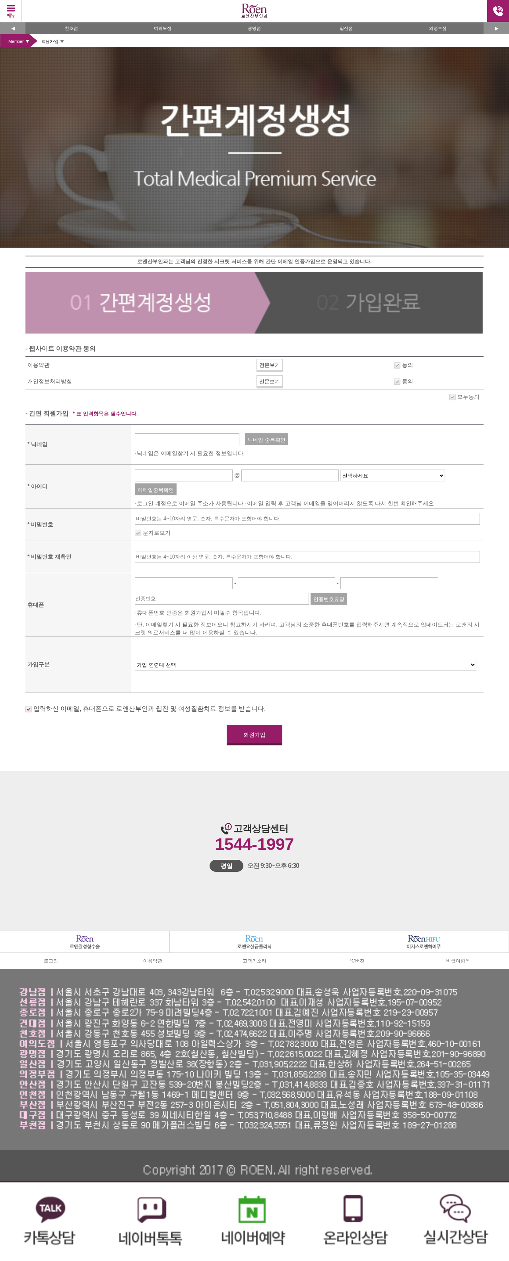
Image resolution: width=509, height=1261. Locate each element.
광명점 (169, 28)
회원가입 (49, 41)
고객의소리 (254, 961)
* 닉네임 (37, 444)
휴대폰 (35, 604)
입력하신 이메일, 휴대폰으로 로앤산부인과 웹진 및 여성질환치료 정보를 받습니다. (149, 708)
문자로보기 (157, 533)
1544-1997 (254, 844)
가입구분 (38, 664)
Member (16, 41)
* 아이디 (37, 486)
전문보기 (269, 365)
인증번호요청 (328, 599)
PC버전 (356, 961)
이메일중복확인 (156, 490)
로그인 (51, 961)
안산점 (444, 28)
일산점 (261, 28)
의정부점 (353, 28)
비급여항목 (458, 961)
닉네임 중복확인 (267, 440)
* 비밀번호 (40, 524)
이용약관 (152, 961)
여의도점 (78, 28)
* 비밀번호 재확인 (49, 556)
